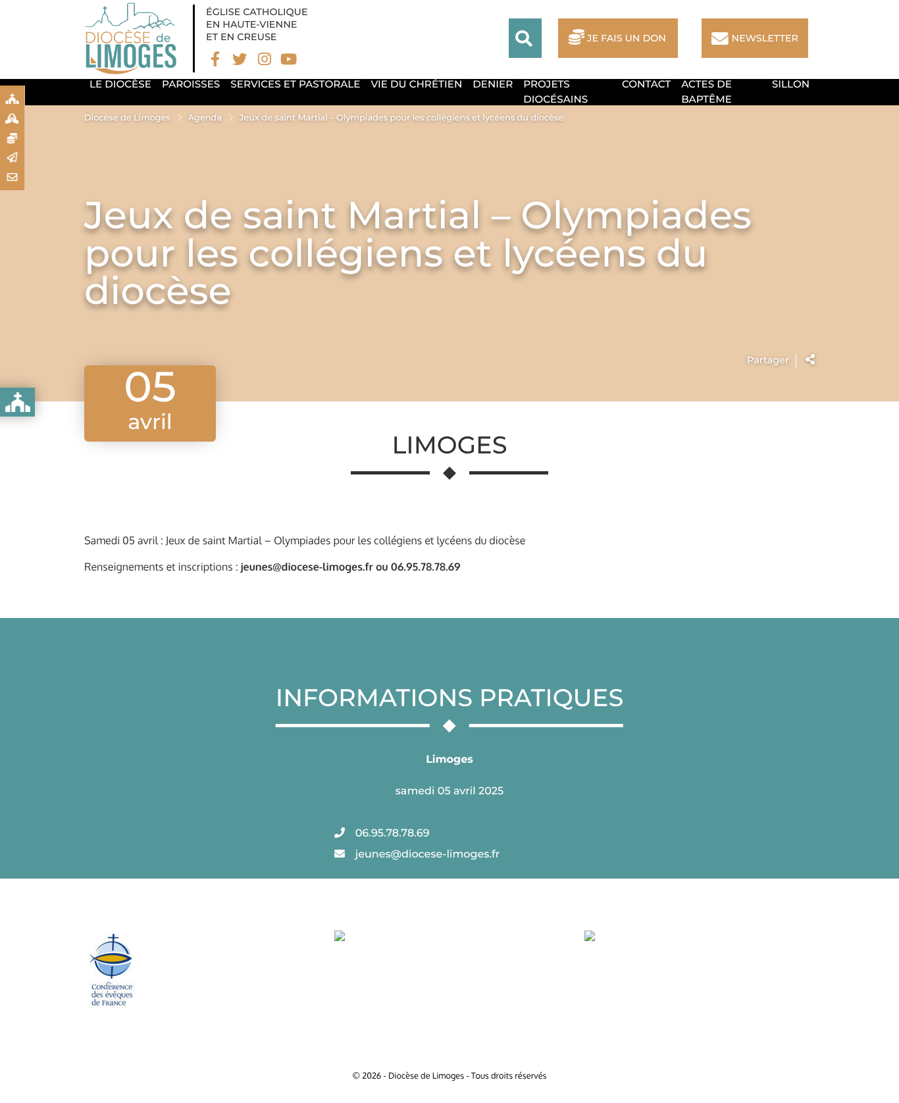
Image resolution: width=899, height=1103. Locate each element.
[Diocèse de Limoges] (133, 38)
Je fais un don (626, 38)
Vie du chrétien (417, 84)
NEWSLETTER (765, 38)
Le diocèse (120, 84)
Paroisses (191, 84)
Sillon (790, 84)
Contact (646, 84)
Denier (493, 84)
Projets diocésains (555, 91)
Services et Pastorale (295, 84)
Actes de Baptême (706, 91)
